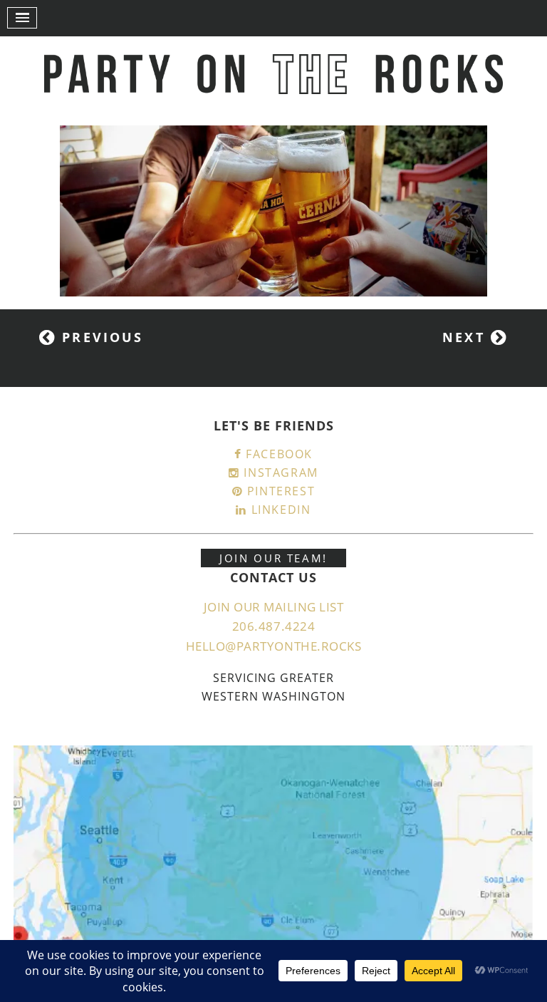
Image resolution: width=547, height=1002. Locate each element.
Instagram (279, 472)
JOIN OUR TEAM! (273, 558)
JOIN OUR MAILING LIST (274, 607)
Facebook (277, 454)
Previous (99, 337)
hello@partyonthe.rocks (273, 646)
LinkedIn (279, 509)
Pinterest (279, 491)
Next (466, 337)
